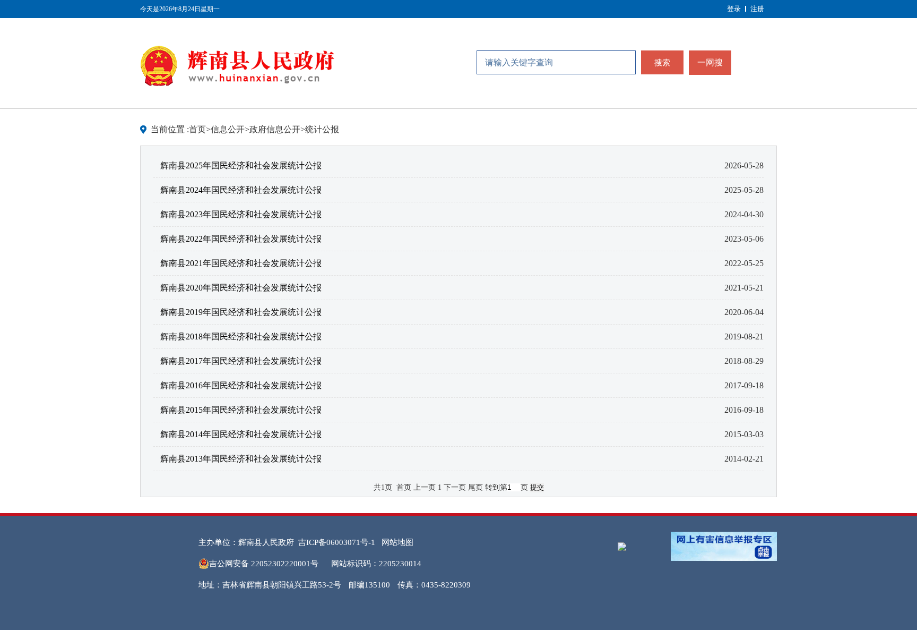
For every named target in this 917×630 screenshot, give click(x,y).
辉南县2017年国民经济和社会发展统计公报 (241, 360)
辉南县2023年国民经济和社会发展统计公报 (241, 214)
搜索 (662, 62)
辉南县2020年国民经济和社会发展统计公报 (241, 287)
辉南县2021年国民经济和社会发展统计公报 (241, 263)
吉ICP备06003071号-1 (336, 542)
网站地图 (397, 542)
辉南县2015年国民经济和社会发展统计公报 (241, 409)
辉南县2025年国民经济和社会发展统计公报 (241, 165)
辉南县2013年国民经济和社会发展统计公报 (241, 458)
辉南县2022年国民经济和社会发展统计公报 (241, 238)
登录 (734, 9)
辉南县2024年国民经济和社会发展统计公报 (241, 189)
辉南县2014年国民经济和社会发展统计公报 (241, 434)
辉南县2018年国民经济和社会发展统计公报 (241, 336)
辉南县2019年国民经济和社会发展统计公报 (241, 312)
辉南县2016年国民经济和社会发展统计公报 (241, 385)
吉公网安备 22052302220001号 (263, 563)
